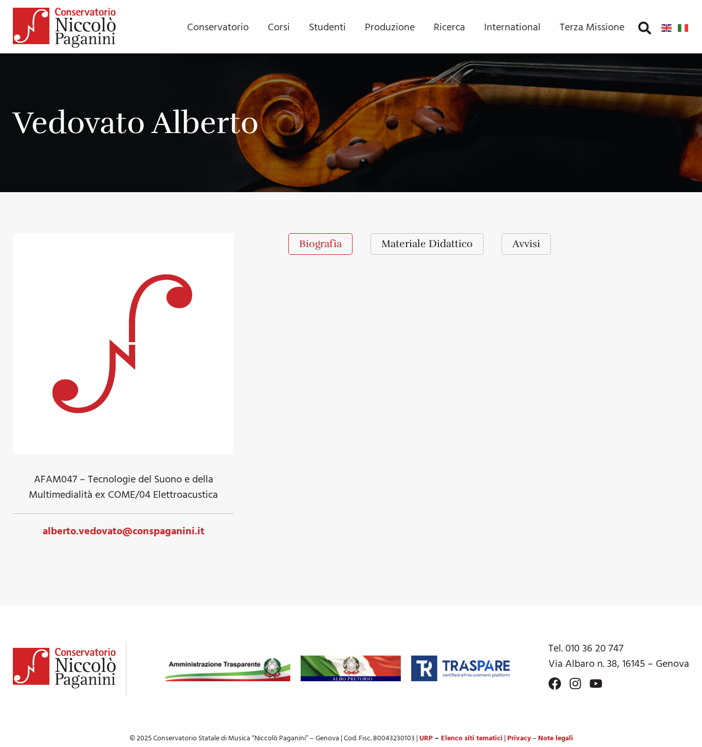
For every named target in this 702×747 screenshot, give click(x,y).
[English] (667, 28)
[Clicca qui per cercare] (644, 28)
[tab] (320, 244)
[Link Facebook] (554, 683)
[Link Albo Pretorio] (351, 668)
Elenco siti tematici (472, 738)
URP (426, 738)
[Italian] (683, 28)
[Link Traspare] (460, 668)
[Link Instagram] (575, 683)
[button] (644, 28)
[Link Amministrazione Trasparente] (228, 668)
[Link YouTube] (595, 683)
